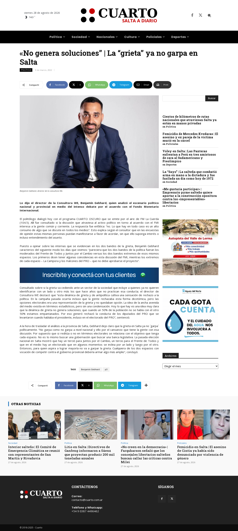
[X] (200, 15)
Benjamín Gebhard (90, 369)
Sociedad (171, 181)
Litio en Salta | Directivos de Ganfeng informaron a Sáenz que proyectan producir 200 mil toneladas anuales (90, 452)
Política (26, 70)
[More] (146, 385)
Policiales (172, 143)
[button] (209, 15)
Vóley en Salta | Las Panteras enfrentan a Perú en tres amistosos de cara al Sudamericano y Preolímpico (189, 156)
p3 (106, 369)
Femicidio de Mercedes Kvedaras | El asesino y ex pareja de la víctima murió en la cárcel (190, 137)
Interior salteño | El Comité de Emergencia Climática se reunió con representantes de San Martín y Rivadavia (34, 452)
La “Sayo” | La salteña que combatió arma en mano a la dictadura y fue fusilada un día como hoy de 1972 (190, 175)
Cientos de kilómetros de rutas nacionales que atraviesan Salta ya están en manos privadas (190, 120)
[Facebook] (192, 15)
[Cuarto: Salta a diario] (119, 15)
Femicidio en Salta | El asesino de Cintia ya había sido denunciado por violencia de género (201, 452)
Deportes (171, 164)
